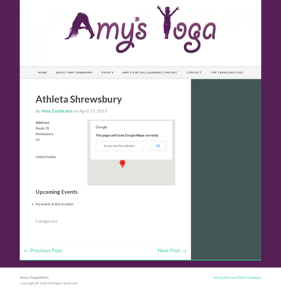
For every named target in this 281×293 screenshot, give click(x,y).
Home (42, 72)
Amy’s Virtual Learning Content (149, 72)
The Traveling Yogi (227, 72)
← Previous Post (43, 250)
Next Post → (172, 250)
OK (158, 146)
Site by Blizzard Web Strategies (237, 277)
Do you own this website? (119, 145)
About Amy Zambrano (74, 72)
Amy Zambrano (56, 110)
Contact (194, 72)
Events (107, 72)
